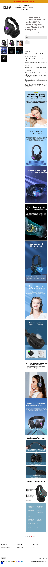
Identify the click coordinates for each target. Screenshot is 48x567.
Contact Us (35, 549)
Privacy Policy (20, 547)
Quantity (26, 40)
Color (26, 35)
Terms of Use (19, 549)
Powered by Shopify (44, 561)
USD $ (3, 558)
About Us (34, 547)
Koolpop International (37, 561)
